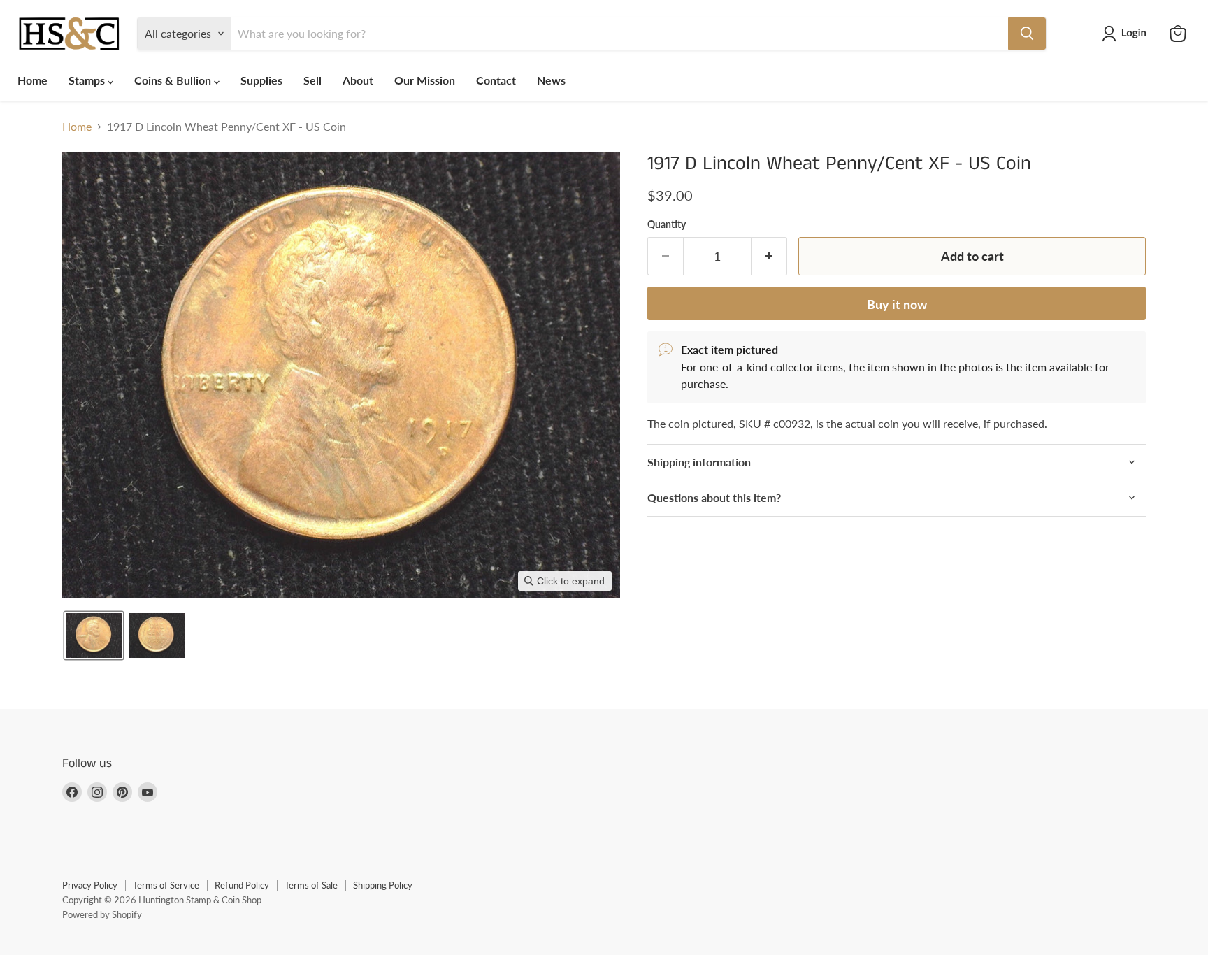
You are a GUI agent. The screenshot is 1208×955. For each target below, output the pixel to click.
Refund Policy (242, 885)
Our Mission (424, 80)
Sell (312, 80)
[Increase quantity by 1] (769, 256)
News (551, 80)
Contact (496, 80)
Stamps (88, 80)
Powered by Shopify (102, 914)
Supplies (261, 80)
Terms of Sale (311, 885)
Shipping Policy (382, 885)
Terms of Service (166, 885)
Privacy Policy (89, 885)
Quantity (666, 224)
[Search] (1027, 33)
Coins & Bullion (174, 80)
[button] (1127, 33)
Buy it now (897, 304)
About (358, 80)
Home (32, 80)
